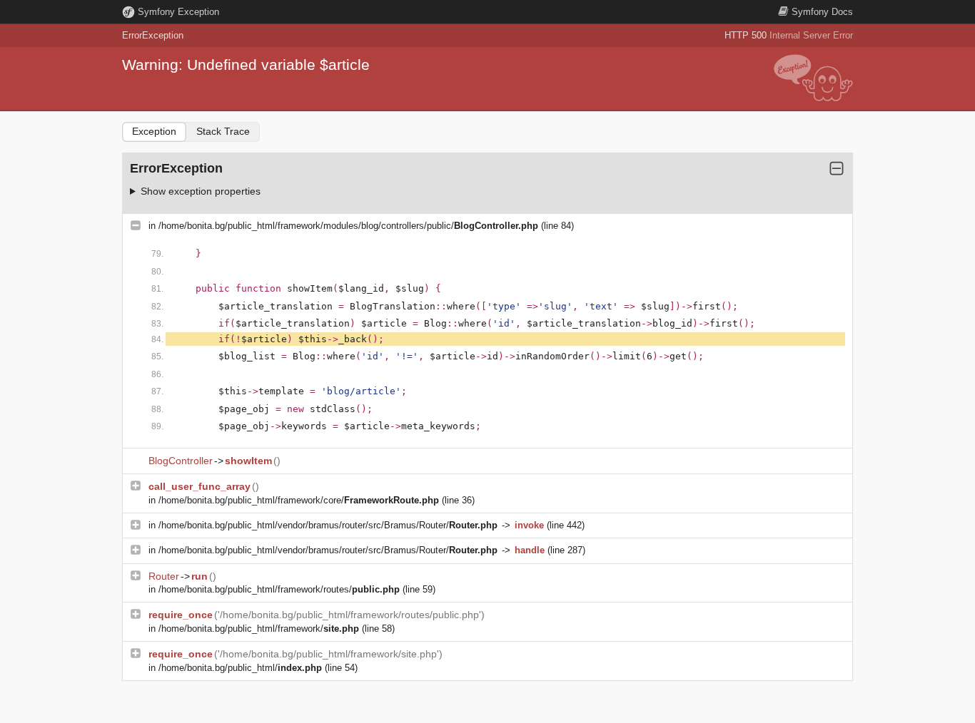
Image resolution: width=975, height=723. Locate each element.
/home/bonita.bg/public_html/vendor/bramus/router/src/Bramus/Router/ (327, 525)
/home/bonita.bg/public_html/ (240, 667)
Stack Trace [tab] (223, 131)
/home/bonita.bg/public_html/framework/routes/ (279, 589)
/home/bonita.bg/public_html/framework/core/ (298, 500)
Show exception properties (201, 191)
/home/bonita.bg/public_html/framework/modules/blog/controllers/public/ (348, 225)
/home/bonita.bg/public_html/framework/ (258, 628)
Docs (822, 11)
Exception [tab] (154, 131)
